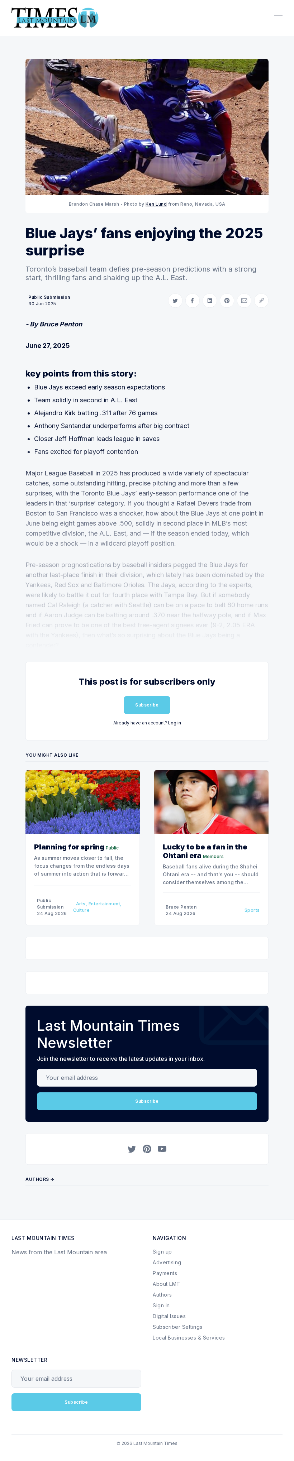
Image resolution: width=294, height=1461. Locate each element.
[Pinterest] (147, 1149)
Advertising (167, 1262)
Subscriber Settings (178, 1327)
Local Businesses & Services (189, 1338)
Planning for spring (69, 847)
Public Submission (49, 297)
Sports (252, 910)
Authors (162, 1295)
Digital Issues (169, 1316)
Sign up (162, 1252)
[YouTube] (162, 1149)
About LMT (166, 1284)
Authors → (39, 1179)
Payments (165, 1273)
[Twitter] (132, 1149)
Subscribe (147, 705)
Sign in (161, 1305)
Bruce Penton (181, 907)
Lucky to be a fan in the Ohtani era (205, 851)
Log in (174, 722)
